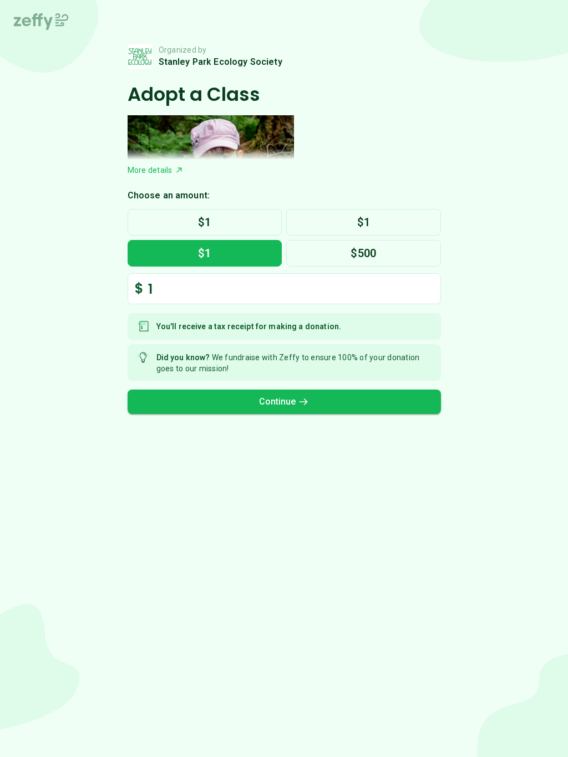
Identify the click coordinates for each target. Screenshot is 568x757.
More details (150, 170)
